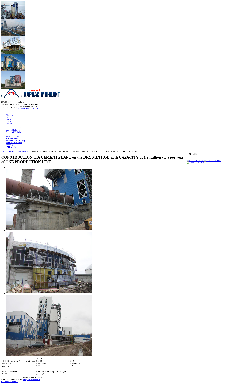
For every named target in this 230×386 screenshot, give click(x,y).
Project (11, 151)
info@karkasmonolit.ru (31, 380)
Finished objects (21, 151)
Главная (5, 151)
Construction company (9, 382)
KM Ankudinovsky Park (15, 136)
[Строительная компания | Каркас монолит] (31, 98)
